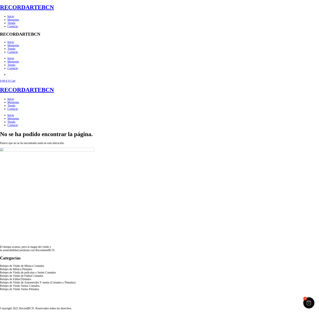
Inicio (10, 16)
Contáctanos (7, 302)
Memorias (13, 19)
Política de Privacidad (12, 295)
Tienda (11, 23)
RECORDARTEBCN (27, 7)
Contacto (12, 26)
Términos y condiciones (14, 298)
